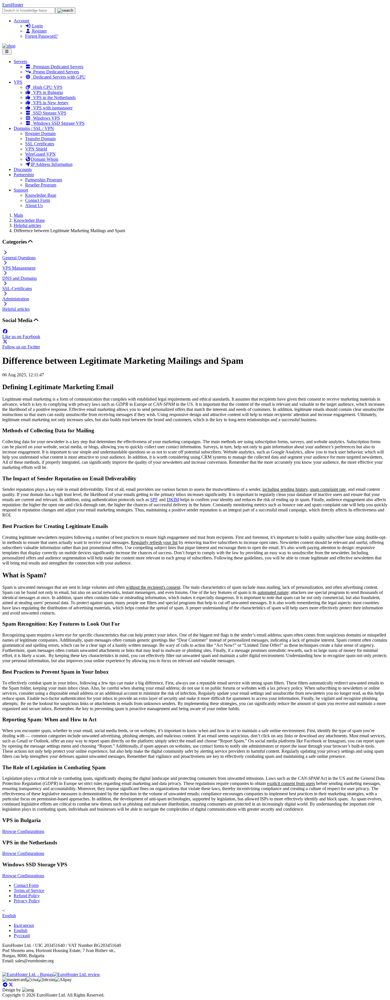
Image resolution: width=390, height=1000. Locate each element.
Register (39, 31)
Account (21, 20)
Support (21, 190)
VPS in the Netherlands (53, 97)
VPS (18, 82)
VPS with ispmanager (52, 107)
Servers (20, 61)
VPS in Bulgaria (47, 92)
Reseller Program (40, 184)
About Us (34, 205)
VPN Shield (36, 148)
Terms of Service (29, 890)
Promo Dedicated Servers (55, 71)
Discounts (23, 169)
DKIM (173, 499)
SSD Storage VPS (48, 113)
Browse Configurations (23, 831)
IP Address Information (52, 164)
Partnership (24, 174)
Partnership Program (43, 179)
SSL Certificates (39, 143)
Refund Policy (27, 895)
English (9, 915)
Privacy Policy (27, 900)
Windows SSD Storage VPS (58, 123)
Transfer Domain (40, 138)
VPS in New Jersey (50, 102)
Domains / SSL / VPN (34, 128)
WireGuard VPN (40, 154)
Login (37, 25)
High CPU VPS (46, 87)
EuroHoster (12, 4)
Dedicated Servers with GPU (58, 77)
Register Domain (40, 133)
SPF (154, 499)
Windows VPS (45, 118)
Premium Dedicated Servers (57, 66)
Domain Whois (44, 159)
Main (18, 215)
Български (24, 925)
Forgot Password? (41, 36)
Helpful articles (27, 225)
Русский (22, 935)
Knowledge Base (40, 195)
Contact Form (37, 200)
